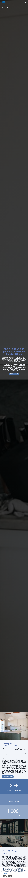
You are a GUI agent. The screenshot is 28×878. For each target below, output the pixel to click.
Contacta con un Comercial (7, 776)
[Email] (4, 7)
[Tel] (7, 7)
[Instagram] (2, 7)
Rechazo (9, 876)
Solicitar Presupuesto (14, 373)
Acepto (5, 876)
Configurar (5, 873)
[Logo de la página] (4, 2)
